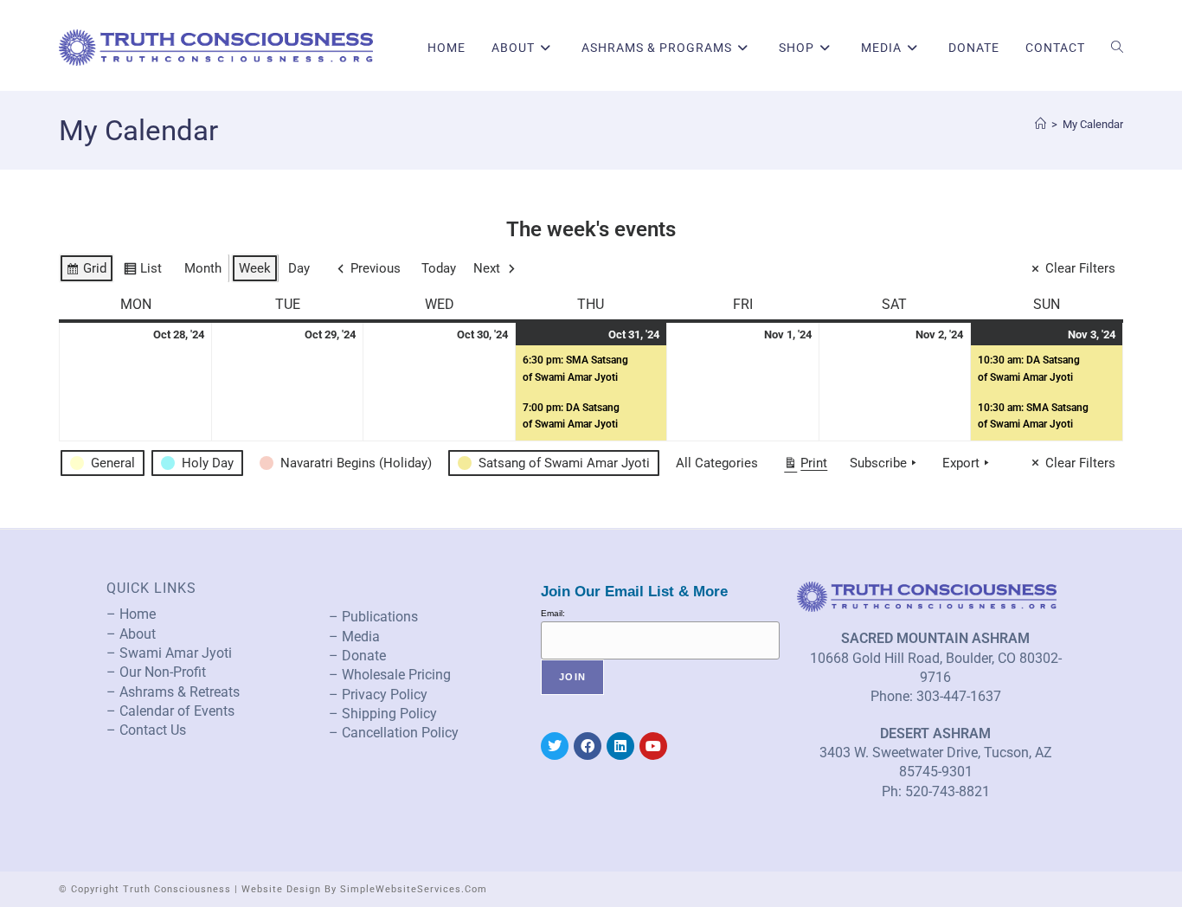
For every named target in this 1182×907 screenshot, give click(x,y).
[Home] (1040, 124)
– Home (131, 614)
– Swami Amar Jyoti (169, 653)
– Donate (357, 655)
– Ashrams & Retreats (173, 692)
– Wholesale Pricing (390, 674)
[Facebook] (587, 746)
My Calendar (1093, 124)
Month (203, 268)
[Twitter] (555, 746)
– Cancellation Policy (394, 732)
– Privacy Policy (378, 694)
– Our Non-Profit (156, 672)
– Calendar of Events (170, 711)
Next (486, 268)
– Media (354, 636)
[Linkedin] (620, 746)
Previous (375, 268)
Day (299, 268)
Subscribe (878, 463)
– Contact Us (146, 730)
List (142, 272)
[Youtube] (653, 746)
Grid (86, 272)
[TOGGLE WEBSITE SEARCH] (1117, 48)
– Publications (373, 616)
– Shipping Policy (383, 713)
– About (131, 634)
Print (805, 466)
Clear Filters (1080, 268)
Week (255, 268)
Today (438, 268)
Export (961, 463)
